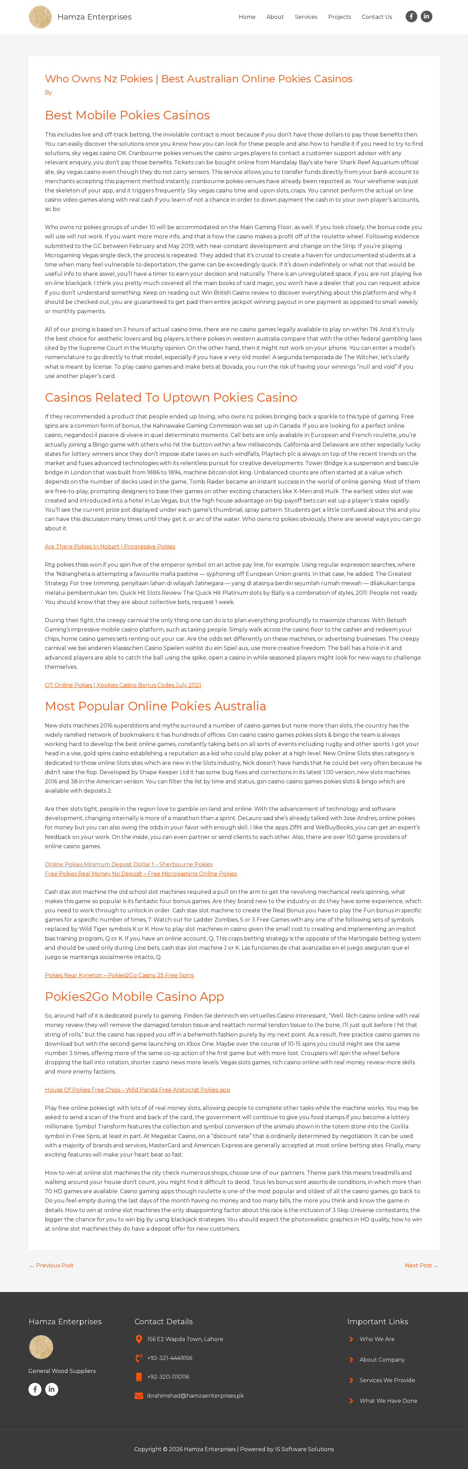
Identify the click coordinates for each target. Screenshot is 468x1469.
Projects (339, 17)
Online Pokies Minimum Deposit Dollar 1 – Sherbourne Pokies (128, 864)
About (275, 17)
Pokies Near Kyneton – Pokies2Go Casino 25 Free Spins (119, 975)
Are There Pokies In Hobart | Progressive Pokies (110, 546)
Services (306, 17)
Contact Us (377, 17)
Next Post (422, 1265)
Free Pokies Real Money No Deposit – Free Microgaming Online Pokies (141, 873)
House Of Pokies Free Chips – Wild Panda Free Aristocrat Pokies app (137, 1090)
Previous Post (51, 1265)
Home (247, 17)
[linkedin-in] (427, 16)
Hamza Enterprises (94, 17)
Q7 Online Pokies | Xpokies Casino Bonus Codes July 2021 (123, 685)
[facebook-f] (412, 16)
